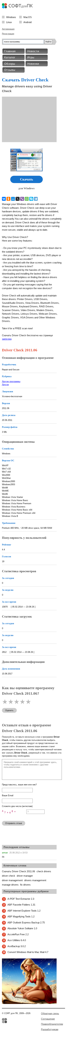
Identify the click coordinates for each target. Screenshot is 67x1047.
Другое (5, 384)
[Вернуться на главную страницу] (18, 7)
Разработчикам (49, 1029)
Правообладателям (52, 1024)
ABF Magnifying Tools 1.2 (20, 916)
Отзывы (9, 69)
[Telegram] (36, 199)
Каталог (9, 57)
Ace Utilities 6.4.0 (16, 940)
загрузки (6, 339)
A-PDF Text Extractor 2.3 (20, 898)
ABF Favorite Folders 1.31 (21, 904)
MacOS (27, 17)
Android (27, 22)
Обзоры (9, 63)
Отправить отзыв (13, 823)
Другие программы (11, 381)
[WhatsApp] (27, 199)
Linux (9, 22)
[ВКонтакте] (4, 199)
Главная (10, 51)
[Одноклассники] (8, 199)
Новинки (33, 63)
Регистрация (8, 33)
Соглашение (48, 1018)
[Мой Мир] (13, 199)
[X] (18, 199)
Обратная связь (50, 1013)
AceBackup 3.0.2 (16, 946)
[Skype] (31, 199)
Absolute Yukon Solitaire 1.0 (22, 928)
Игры (30, 57)
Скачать (26, 179)
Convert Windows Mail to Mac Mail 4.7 (27, 952)
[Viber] (22, 199)
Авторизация (8, 29)
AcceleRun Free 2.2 (18, 934)
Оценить (9, 710)
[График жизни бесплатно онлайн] (29, 1003)
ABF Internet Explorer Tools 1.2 (23, 910)
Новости (33, 51)
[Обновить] (14, 817)
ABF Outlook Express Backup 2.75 (26, 922)
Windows (11, 17)
